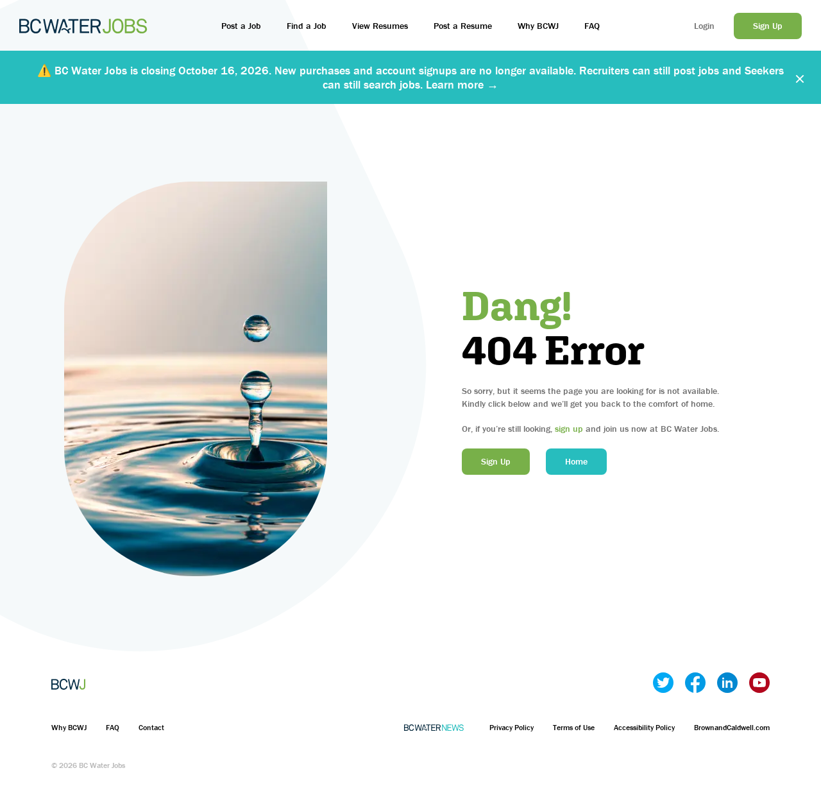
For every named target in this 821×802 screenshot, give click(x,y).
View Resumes (380, 25)
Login (704, 25)
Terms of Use (574, 727)
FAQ (592, 25)
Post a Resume (463, 25)
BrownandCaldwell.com (732, 727)
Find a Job (306, 25)
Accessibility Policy (644, 727)
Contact (151, 727)
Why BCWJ (538, 25)
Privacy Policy (511, 727)
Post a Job (241, 25)
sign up (569, 428)
